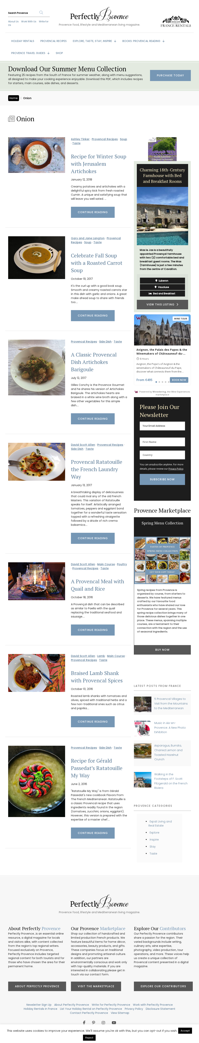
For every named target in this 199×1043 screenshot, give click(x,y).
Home (14, 98)
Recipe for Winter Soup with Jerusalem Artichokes (98, 164)
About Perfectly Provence (37, 986)
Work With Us (28, 21)
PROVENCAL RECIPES (53, 41)
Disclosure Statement (160, 1009)
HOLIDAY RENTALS (22, 41)
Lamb (101, 656)
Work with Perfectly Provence (153, 1005)
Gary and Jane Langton (88, 238)
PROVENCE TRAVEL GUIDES (28, 53)
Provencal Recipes (105, 139)
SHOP (59, 53)
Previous (131, 237)
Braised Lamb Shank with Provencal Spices (97, 677)
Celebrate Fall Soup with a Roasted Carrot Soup (96, 263)
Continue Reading (93, 212)
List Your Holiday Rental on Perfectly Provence (91, 1009)
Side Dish (105, 342)
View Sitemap (120, 1013)
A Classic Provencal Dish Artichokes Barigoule (94, 362)
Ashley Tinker (80, 139)
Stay (153, 847)
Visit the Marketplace (96, 986)
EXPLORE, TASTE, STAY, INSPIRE (93, 41)
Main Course (106, 564)
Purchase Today (170, 75)
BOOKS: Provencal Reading (141, 41)
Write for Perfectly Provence (111, 1005)
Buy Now (162, 650)
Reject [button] (89, 1038)
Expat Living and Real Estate (160, 824)
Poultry (122, 564)
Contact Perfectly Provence (89, 1013)
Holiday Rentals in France (40, 1009)
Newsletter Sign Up (38, 1005)
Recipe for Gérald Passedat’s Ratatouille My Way (96, 768)
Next (194, 237)
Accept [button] (185, 1031)
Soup (123, 139)
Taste (76, 143)
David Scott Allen (83, 445)
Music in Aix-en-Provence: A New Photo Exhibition (170, 727)
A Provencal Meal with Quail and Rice (97, 585)
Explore (154, 833)
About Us (13, 21)
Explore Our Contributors (163, 986)
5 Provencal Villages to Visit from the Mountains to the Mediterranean (171, 703)
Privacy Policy (175, 468)
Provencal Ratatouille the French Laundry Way (96, 469)
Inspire (154, 840)
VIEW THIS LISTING (161, 294)
